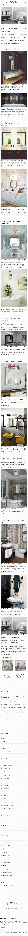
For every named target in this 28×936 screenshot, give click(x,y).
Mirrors (4, 849)
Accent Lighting (7, 752)
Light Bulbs (6, 842)
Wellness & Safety (7, 885)
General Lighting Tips (8, 805)
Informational (6, 822)
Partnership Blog (7, 859)
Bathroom (5, 758)
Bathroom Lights (7, 762)
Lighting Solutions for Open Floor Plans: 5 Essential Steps (13, 697)
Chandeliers (6, 788)
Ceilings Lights (7, 785)
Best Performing (7, 768)
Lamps (4, 828)
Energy (4, 798)
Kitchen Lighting (7, 825)
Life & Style (5, 838)
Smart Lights (6, 869)
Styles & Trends (7, 872)
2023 (4, 745)
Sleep (4, 865)
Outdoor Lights (7, 855)
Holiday (5, 812)
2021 (4, 738)
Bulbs (4, 772)
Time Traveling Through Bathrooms (12, 701)
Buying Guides (7, 775)
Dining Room (6, 795)
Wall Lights (5, 882)
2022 (4, 741)
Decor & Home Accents (9, 792)
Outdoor (5, 852)
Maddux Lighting (5, 654)
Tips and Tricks (7, 879)
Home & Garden (7, 815)
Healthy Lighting (7, 808)
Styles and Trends (7, 875)
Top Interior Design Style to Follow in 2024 (14, 704)
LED (4, 832)
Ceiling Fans (6, 778)
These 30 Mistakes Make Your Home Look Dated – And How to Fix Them (13, 708)
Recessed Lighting (8, 862)
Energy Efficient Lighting (9, 802)
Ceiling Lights (6, 782)
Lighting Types (6, 845)
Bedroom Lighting (7, 765)
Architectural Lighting (8, 755)
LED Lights (5, 835)
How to (4, 818)
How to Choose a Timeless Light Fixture (13, 712)
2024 (4, 748)
